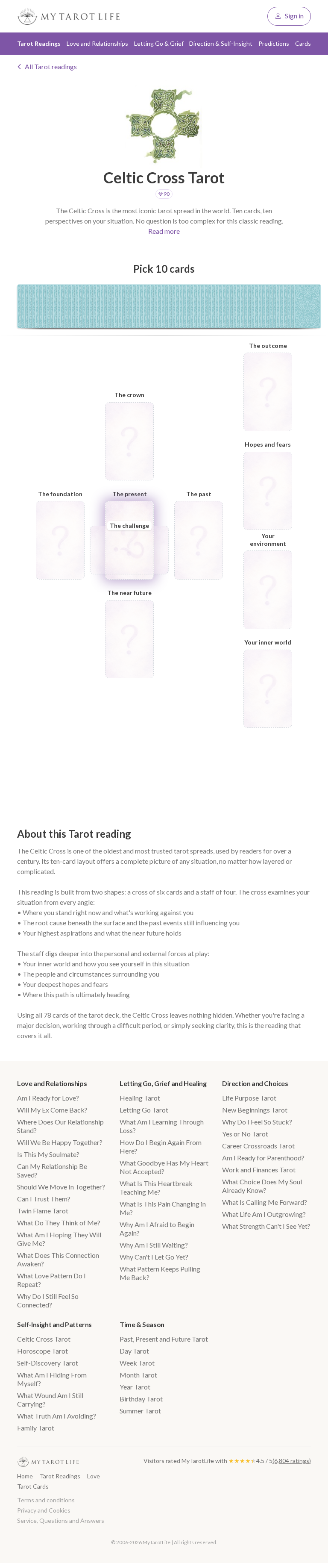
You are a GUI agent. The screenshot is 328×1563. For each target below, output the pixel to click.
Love (93, 1476)
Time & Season (142, 1324)
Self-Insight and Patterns (54, 1324)
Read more (164, 231)
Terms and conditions (46, 1500)
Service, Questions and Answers (60, 1520)
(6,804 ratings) (291, 1460)
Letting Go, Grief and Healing (163, 1083)
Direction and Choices (255, 1083)
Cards (303, 43)
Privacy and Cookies (43, 1510)
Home (25, 1476)
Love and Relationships (52, 1083)
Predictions (273, 43)
